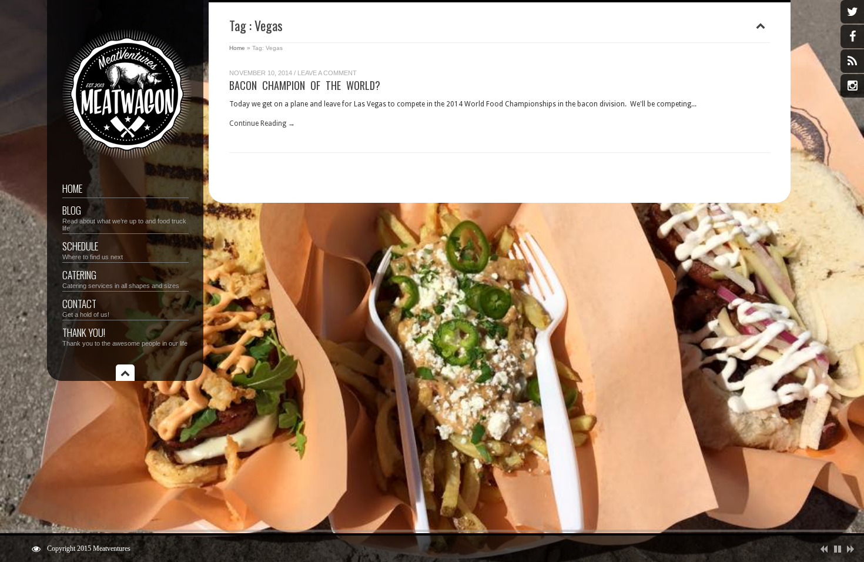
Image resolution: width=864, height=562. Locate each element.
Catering (120, 278)
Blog (124, 217)
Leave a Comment (327, 72)
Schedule (92, 249)
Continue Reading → (262, 123)
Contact (85, 307)
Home (72, 188)
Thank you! (124, 336)
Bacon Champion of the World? (304, 85)
